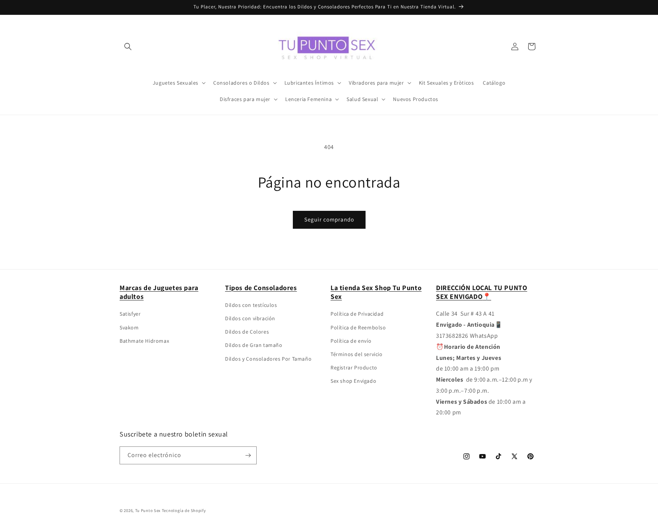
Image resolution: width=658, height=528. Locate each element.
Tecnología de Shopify (184, 510)
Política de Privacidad (357, 313)
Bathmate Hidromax (144, 340)
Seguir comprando (329, 219)
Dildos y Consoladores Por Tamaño (268, 358)
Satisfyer (130, 313)
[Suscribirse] (248, 455)
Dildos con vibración (250, 318)
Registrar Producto (354, 367)
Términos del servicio (357, 354)
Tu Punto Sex (148, 510)
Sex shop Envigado (353, 380)
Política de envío (351, 340)
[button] (128, 46)
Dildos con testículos (251, 305)
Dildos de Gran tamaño (254, 345)
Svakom (129, 327)
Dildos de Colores (247, 331)
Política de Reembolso (358, 327)
